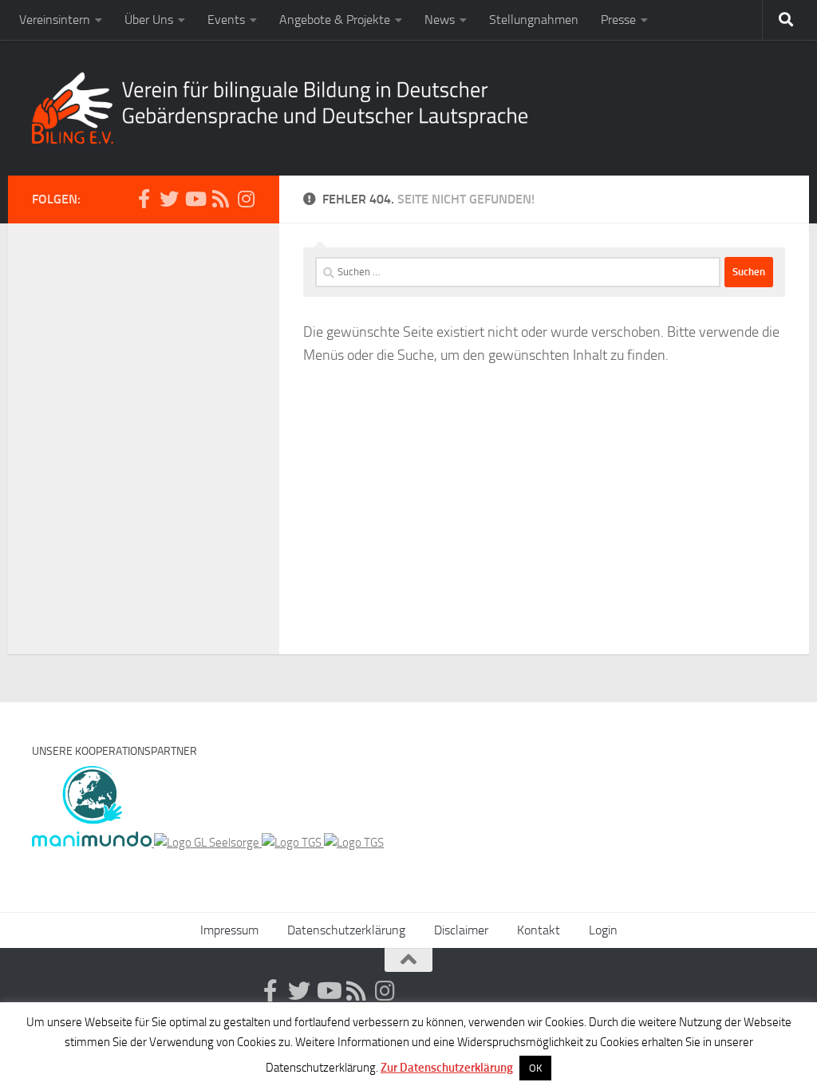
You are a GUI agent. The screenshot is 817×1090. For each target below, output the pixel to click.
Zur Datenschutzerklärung (447, 1067)
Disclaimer (461, 930)
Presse (618, 19)
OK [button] (535, 1068)
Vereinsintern (54, 19)
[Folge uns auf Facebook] (143, 198)
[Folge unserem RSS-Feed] (220, 198)
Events (226, 19)
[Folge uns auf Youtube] (194, 198)
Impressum (229, 930)
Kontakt (538, 930)
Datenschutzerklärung (346, 930)
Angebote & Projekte (334, 19)
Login (603, 930)
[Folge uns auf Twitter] (169, 198)
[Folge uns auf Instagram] (245, 198)
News (439, 19)
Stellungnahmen (533, 19)
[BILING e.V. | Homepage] (280, 108)
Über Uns (148, 19)
